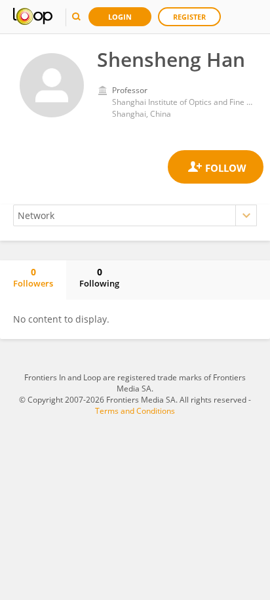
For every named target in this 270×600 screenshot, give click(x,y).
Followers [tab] (33, 277)
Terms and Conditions (135, 410)
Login (120, 17)
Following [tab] (99, 277)
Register (189, 17)
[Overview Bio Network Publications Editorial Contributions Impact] (135, 215)
